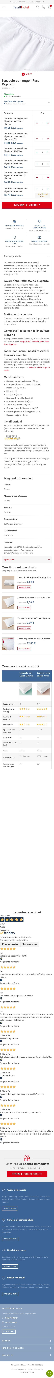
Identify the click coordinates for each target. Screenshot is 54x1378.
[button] (24, 69)
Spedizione (9, 559)
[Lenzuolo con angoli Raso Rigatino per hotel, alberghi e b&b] (27, 44)
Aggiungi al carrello (27, 205)
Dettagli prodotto (12, 256)
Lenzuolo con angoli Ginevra (26, 674)
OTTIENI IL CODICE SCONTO (27, 1174)
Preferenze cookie (27, 1372)
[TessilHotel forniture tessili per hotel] (21, 7)
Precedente (10, 944)
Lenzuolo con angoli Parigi (43, 674)
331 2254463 (11, 1322)
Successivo (29, 944)
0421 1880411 (11, 1318)
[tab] (27, 256)
